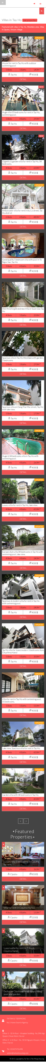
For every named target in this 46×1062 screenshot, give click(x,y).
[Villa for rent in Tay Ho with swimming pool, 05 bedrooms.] (23, 686)
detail (23, 79)
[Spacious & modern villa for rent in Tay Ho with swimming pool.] (23, 588)
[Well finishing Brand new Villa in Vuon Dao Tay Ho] (23, 296)
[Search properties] (41, 11)
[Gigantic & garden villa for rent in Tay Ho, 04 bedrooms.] (23, 148)
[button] (41, 2)
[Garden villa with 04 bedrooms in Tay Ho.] (23, 782)
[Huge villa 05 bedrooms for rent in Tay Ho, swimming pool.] (23, 99)
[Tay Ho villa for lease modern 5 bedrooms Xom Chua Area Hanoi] (23, 637)
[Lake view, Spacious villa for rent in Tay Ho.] (23, 735)
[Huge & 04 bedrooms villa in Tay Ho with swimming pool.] (23, 443)
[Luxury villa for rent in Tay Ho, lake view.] (23, 492)
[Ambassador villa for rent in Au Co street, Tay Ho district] (23, 197)
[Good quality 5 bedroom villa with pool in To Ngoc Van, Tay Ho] (23, 246)
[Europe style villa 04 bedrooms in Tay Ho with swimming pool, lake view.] (23, 539)
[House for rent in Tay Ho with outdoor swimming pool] (23, 50)
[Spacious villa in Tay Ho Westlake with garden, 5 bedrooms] (23, 345)
